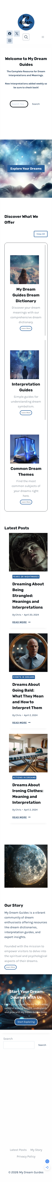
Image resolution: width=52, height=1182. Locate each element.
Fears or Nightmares (26, 576)
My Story (36, 1150)
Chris (18, 614)
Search (36, 104)
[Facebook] (10, 33)
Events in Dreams (23, 677)
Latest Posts (18, 1150)
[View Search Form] (26, 37)
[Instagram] (10, 41)
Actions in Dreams (24, 777)
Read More (21, 622)
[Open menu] (42, 37)
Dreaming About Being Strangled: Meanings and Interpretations (28, 596)
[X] (17, 33)
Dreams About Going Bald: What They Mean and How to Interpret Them (28, 696)
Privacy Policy (26, 1156)
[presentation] (28, 552)
